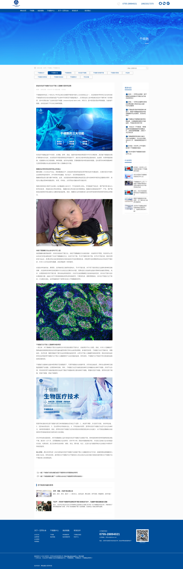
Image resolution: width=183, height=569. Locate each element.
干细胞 (50, 68)
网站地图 (81, 556)
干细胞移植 (70, 558)
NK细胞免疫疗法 (60, 558)
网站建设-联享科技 (46, 565)
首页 (44, 68)
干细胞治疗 (78, 558)
